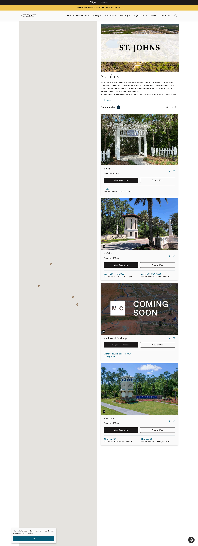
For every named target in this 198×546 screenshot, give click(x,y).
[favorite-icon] (173, 171)
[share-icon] (168, 171)
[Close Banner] (190, 7)
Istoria (106, 189)
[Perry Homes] (93, 2)
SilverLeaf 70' (110, 439)
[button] (73, 297)
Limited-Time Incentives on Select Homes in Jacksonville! (99, 8)
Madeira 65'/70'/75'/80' (151, 274)
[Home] (27, 16)
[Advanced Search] (175, 15)
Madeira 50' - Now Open (114, 274)
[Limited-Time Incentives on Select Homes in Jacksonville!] (124, 8)
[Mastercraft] (105, 2)
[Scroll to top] (191, 531)
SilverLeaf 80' (147, 439)
